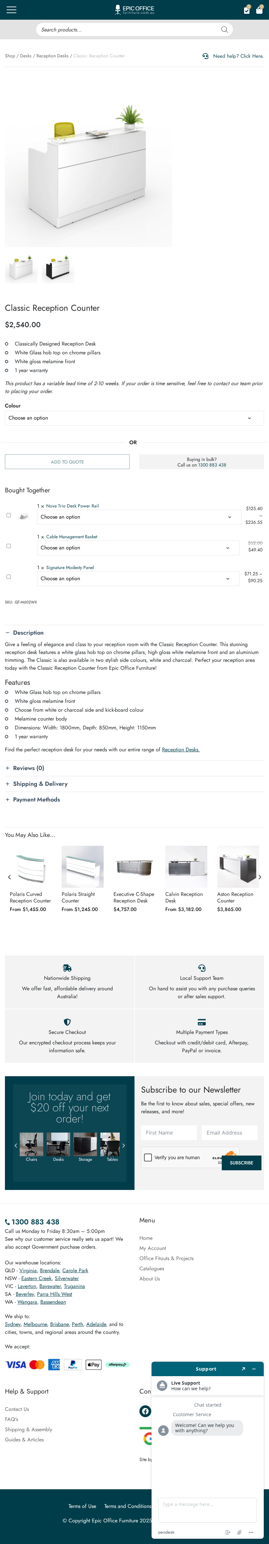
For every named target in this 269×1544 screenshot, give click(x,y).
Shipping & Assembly (28, 1429)
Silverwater (67, 1278)
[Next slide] (259, 877)
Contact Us (17, 1409)
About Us (149, 1278)
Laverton (27, 1286)
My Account (152, 1248)
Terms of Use (82, 1506)
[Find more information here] (207, 1450)
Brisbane (59, 1324)
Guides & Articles (24, 1439)
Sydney (12, 1324)
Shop (10, 55)
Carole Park (75, 1270)
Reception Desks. (181, 749)
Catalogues (151, 1268)
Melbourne (35, 1324)
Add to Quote (67, 462)
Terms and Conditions (127, 1506)
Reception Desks (52, 55)
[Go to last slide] (9, 877)
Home (146, 1238)
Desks (25, 55)
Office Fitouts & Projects (166, 1258)
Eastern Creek (36, 1278)
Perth (77, 1324)
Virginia (28, 1270)
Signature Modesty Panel (70, 567)
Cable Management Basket (71, 536)
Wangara (27, 1302)
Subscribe (241, 1162)
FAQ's (11, 1419)
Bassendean (53, 1302)
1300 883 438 (212, 465)
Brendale (49, 1270)
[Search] (225, 29)
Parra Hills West (54, 1294)
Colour (13, 405)
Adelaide (96, 1324)
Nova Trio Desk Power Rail (72, 506)
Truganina (74, 1286)
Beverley (25, 1294)
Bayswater (50, 1286)
